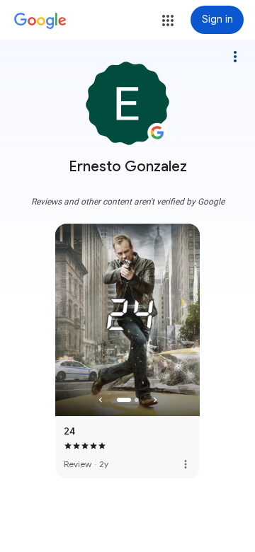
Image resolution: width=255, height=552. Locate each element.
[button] (168, 20)
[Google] (40, 21)
